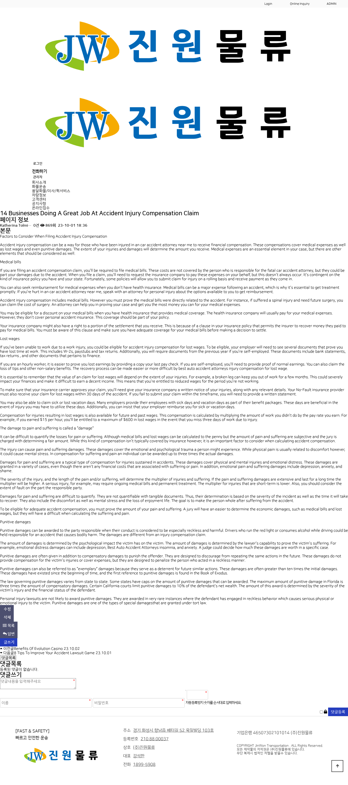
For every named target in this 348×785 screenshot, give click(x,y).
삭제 (7, 617)
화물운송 (39, 186)
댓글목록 (8, 658)
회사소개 (39, 182)
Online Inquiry (300, 3)
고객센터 (39, 199)
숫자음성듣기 (214, 695)
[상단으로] (337, 766)
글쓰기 (8, 642)
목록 (11, 626)
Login (268, 3)
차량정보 (39, 195)
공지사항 (39, 204)
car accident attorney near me (166, 245)
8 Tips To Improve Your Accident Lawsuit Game (54, 653)
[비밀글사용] (325, 712)
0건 (35, 225)
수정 (7, 609)
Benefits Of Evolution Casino (38, 648)
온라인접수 (41, 208)
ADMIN (331, 3)
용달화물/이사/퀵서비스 (51, 191)
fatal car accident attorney (290, 270)
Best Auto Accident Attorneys (133, 547)
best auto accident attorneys (203, 368)
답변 (11, 634)
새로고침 (224, 695)
